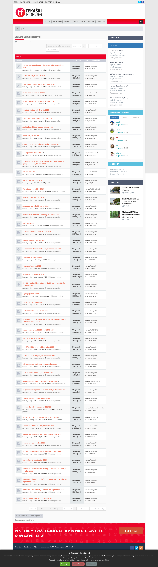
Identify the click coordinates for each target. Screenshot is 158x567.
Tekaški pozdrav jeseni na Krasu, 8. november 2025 (41, 434)
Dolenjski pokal (35, 409)
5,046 (126, 156)
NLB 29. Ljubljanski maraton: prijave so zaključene (41, 451)
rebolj (32, 155)
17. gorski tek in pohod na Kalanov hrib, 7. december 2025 (44, 390)
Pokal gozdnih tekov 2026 (32, 153)
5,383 (126, 140)
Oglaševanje (28, 547)
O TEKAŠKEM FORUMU (37, 2)
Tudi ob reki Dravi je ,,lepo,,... (119, 98)
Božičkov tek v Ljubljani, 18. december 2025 (39, 355)
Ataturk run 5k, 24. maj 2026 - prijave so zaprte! (40, 144)
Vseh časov (114, 118)
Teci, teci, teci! (28, 223)
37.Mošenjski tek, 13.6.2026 (33, 189)
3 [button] (90, 46)
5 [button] (96, 46)
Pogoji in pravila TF (61, 547)
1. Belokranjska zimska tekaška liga (36, 398)
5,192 (126, 148)
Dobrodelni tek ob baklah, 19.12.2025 (36, 407)
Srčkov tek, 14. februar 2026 (33, 274)
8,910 (126, 125)
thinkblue (33, 384)
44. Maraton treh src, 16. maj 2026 (35, 311)
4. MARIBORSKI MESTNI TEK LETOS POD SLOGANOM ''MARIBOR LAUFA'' (130, 201)
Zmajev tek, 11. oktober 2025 (33, 443)
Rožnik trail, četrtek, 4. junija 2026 (35, 110)
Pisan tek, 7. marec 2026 (31, 266)
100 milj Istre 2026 (29, 172)
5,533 (126, 132)
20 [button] (48, 50)
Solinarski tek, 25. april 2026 (33, 197)
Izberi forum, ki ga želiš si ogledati (28, 516)
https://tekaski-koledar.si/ (119, 86)
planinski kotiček (117, 102)
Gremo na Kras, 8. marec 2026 (33, 240)
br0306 (32, 428)
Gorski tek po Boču (116, 62)
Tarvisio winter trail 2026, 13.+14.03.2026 (38, 330)
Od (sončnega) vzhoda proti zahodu (122, 74)
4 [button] (93, 46)
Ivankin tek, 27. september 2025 (34, 460)
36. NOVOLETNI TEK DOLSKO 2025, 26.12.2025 (40, 417)
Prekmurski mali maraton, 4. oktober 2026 (38, 84)
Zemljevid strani (25, 2)
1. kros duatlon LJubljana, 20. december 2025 (39, 364)
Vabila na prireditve (118, 91)
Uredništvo (18, 547)
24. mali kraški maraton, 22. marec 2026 (37, 373)
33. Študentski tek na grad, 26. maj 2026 (37, 127)
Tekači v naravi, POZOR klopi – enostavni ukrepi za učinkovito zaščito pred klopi (131, 214)
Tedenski (135, 118)
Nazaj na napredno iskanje (25, 42)
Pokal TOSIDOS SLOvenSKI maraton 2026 (38, 347)
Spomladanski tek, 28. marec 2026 (35, 206)
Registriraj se (49, 2)
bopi (31, 95)
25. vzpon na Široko (116, 50)
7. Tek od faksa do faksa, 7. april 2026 (36, 232)
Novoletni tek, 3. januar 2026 (33, 338)
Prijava (58, 2)
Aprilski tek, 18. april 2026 (32, 180)
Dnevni (124, 118)
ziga (31, 70)
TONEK (32, 174)
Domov (16, 2)
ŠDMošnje (33, 191)
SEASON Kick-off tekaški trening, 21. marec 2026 (40, 214)
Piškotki (36, 547)
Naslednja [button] (54, 50)
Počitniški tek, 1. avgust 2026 (33, 76)
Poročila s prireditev (118, 55)
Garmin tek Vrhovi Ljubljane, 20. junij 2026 (38, 101)
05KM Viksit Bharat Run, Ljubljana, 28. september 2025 (43, 490)
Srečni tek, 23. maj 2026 (31, 135)
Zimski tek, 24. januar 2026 (32, 302)
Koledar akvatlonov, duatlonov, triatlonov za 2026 (41, 249)
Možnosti (33, 509)
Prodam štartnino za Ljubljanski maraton (38, 426)
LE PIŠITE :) (131, 530)
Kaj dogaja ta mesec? (30, 294)
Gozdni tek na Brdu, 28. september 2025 (37, 498)
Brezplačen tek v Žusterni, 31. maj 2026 (37, 118)
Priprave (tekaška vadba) (32, 257)
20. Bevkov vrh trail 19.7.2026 (33, 93)
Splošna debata (117, 67)
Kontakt (72, 547)
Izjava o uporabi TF (47, 547)
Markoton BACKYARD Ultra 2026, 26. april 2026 (40, 381)
